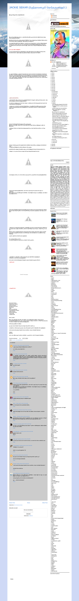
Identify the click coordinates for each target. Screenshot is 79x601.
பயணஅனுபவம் (52, 176)
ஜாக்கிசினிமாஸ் (53, 520)
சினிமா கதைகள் (52, 191)
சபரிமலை (52, 446)
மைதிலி (52, 398)
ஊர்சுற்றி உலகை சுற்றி (54, 494)
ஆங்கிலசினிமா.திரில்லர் (54, 316)
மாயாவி (14, 473)
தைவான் (67, 203)
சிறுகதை (61, 182)
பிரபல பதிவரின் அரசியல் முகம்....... (57, 136)
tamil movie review (54, 431)
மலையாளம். (60, 181)
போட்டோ (66, 181)
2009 (52, 144)
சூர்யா (51, 203)
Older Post (45, 502)
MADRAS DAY (57, 190)
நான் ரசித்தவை (53, 535)
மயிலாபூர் (52, 345)
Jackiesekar (54, 15)
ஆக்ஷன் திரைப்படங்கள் (54, 178)
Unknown (14, 463)
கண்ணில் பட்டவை (54, 408)
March (53, 139)
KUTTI (14, 383)
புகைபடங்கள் (52, 188)
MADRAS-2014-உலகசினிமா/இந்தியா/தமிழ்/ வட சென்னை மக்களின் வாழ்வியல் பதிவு (62, 269)
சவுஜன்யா (52, 447)
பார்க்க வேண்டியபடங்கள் (65, 167)
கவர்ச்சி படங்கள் (63, 202)
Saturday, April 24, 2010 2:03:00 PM (26, 431)
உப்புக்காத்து (54, 177)
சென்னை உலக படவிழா (64, 184)
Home (28, 502)
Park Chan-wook (54, 471)
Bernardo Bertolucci (54, 466)
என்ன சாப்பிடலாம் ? (54, 499)
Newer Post (12, 502)
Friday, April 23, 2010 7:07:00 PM (20, 363)
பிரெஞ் (62, 205)
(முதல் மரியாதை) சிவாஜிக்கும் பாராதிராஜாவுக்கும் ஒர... (60, 117)
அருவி (52, 485)
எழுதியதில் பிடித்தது (60, 197)
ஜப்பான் (52, 195)
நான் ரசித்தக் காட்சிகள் (54, 418)
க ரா (13, 363)
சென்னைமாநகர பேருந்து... (64, 185)
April (53, 103)
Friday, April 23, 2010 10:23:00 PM (22, 403)
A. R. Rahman (53, 464)
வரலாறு (52, 564)
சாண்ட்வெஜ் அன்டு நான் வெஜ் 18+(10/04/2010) (59, 128)
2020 (52, 75)
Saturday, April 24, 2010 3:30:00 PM (26, 445)
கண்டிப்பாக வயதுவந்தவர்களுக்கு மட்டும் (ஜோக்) (57, 194)
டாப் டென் (52, 523)
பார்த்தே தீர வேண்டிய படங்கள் (55, 280)
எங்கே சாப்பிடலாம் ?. (54, 495)
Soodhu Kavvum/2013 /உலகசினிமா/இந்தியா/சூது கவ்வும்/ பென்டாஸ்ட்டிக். (62, 262)
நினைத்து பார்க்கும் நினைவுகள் (56, 396)
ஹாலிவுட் (56, 174)
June (53, 100)
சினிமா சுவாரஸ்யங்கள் (60, 176)
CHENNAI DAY (52, 192)
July (53, 98)
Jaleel (14, 370)
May (53, 101)
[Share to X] (25, 338)
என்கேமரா (62, 190)
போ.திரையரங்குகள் (54, 552)
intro (52, 479)
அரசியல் (67, 171)
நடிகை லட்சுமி (53, 533)
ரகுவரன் (52, 559)
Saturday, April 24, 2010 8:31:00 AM (23, 416)
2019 (52, 77)
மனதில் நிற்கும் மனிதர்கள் (60, 186)
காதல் (52, 367)
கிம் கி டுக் (52, 509)
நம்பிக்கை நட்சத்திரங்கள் (53, 204)
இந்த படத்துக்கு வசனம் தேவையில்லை (57, 354)
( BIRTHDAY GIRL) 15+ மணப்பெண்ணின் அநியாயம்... (60, 116)
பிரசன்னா (52, 543)
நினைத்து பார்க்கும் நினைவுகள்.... (56, 171)
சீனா (52, 514)
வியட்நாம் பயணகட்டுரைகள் (55, 359)
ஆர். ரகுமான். (53, 489)
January (53, 142)
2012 (52, 87)
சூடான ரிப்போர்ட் (55, 184)
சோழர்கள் (52, 519)
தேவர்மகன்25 (53, 529)
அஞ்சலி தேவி (53, 480)
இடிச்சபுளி (14, 376)
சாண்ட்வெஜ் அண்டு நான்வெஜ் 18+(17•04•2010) (59, 119)
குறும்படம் (66, 190)
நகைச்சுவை (53, 352)
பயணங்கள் (53, 357)
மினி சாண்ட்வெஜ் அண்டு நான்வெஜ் (56, 300)
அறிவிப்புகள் (52, 182)
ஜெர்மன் (52, 391)
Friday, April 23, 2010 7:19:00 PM (21, 370)
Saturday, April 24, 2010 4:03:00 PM (21, 455)
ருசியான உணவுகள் (54, 401)
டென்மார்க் (52, 524)
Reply (14, 350)
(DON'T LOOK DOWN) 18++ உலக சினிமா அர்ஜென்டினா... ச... (59, 110)
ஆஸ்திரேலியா (53, 490)
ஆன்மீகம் (68, 201)
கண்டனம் (52, 319)
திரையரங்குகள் (53, 369)
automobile (53, 476)
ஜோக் (68, 180)
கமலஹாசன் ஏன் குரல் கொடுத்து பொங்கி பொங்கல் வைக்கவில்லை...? (62, 237)
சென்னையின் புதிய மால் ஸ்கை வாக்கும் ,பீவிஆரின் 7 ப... (60, 124)
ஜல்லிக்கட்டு (53, 389)
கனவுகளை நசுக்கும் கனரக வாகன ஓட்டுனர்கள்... (59, 108)
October (53, 94)
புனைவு (57, 185)
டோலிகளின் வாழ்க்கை (54, 525)
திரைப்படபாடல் (57, 195)
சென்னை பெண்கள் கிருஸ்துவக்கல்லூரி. (59, 203)
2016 (52, 81)
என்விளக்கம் (52, 186)
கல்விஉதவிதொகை (54, 505)
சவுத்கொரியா (53, 513)
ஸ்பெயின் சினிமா (65, 191)
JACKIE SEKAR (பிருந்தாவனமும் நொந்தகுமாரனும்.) (38, 7)
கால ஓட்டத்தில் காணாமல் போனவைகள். (57, 313)
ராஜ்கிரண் (52, 563)
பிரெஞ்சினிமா (52, 185)
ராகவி (66, 199)
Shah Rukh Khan (54, 474)
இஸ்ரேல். (55, 197)
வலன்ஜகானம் (53, 566)
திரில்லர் (61, 172)
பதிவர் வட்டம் (65, 175)
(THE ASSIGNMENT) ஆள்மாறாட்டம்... (58, 127)
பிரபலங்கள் (53, 456)
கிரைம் (51, 174)
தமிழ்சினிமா (55, 169)
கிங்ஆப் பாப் (53, 508)
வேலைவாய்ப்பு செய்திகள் (55, 348)
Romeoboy (15, 345)
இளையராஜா (53, 491)
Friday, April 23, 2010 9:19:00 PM (21, 383)
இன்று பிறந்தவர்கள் (54, 311)
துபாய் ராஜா (15, 396)
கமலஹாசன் (67, 194)
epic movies (55, 201)
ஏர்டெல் (52, 503)
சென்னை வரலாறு (54, 350)
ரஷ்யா (63, 199)
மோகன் (52, 557)
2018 (52, 78)
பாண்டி (59, 205)
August (53, 97)
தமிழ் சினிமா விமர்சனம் (54, 299)
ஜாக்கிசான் (65, 198)
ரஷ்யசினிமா (53, 562)
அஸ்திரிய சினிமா (66, 196)
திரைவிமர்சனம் (64, 169)
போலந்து (61, 196)
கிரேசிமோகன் (53, 510)
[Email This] (22, 338)
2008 (52, 145)
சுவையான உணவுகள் (54, 388)
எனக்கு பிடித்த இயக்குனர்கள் (55, 202)
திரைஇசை (61, 189)
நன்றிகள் (68, 176)
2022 (52, 74)
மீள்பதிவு (57, 189)
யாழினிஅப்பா (66, 179)
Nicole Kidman (53, 470)
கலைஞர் (52, 411)
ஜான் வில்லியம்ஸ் (53, 451)
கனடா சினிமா (53, 504)
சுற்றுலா (52, 379)
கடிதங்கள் (52, 318)
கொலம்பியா (60, 198)
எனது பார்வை (59, 179)
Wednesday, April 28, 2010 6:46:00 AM (22, 473)
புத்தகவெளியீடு (53, 545)
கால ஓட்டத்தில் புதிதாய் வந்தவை (56, 441)
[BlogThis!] (24, 338)
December (54, 91)
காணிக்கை (65, 197)
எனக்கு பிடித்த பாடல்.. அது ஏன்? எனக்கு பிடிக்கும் (59, 183)
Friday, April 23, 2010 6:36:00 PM (23, 345)
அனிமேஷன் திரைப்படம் (54, 402)
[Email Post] (20, 338)
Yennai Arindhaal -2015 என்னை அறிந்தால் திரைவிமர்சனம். (61, 256)
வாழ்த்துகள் (53, 347)
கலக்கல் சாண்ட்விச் (63, 170)
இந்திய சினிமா (53, 349)
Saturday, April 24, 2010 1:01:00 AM (25, 409)
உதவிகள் (52, 386)
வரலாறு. (52, 427)
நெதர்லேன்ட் (53, 421)
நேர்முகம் (52, 537)
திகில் (57, 188)
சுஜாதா (67, 202)
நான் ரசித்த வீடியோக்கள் (64, 188)
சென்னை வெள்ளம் (54, 412)
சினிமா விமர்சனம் (53, 170)
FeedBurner (31, 515)
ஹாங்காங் (52, 462)
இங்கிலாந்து (58, 192)
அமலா (52, 484)
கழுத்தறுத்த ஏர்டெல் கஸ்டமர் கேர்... (57, 130)
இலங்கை (51, 197)
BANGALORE (53, 465)
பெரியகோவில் (53, 548)
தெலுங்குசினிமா (52, 180)
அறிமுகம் (52, 486)
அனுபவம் (52, 166)
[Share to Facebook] (26, 338)
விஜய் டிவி (52, 567)
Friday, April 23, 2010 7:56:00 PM (22, 376)
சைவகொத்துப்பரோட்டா (16, 431)
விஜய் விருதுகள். (53, 568)
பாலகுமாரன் (53, 422)
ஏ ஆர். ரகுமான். (53, 501)
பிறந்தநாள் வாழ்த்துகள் (54, 397)
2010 (52, 90)
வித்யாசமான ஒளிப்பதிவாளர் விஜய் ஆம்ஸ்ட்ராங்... (59, 114)
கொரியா (57, 182)
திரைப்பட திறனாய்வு (54, 528)
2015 (52, 83)
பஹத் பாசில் (56, 199)
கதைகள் (64, 183)
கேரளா (52, 442)
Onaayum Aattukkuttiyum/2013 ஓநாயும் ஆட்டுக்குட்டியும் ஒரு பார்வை (61, 249)
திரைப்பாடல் (53, 392)
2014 (52, 84)
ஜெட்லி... (14, 403)
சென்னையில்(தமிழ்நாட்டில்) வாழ (63, 177)
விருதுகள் (52, 569)
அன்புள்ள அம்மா (53, 403)
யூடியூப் (52, 558)
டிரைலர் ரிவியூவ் (53, 416)
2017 (52, 80)
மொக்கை (60, 199)
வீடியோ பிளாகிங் (53, 373)
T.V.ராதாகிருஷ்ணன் (16, 445)
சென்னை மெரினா (54, 355)
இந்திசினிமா (59, 180)
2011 (52, 88)
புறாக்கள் (52, 547)
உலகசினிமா (55, 172)
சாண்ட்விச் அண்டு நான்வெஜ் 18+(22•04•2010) (59, 113)
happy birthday (53, 430)
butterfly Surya (15, 409)
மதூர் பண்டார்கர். (53, 554)
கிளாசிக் (64, 180)
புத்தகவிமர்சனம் (56, 196)
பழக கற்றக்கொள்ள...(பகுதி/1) (55, 540)
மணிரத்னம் (59, 191)
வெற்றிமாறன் (53, 461)
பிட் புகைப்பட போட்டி (54, 423)
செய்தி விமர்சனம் (59, 173)
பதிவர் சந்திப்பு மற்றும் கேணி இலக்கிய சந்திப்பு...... (59, 125)
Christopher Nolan (54, 467)
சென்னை (58, 175)
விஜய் (52, 428)
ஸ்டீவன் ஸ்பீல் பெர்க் (54, 571)
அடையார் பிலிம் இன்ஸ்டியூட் (62, 201)
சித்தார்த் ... (15, 416)
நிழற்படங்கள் (52, 189)
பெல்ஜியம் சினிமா (66, 205)
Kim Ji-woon (53, 469)
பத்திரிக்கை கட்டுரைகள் (62, 204)
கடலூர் (52, 406)
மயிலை (52, 372)
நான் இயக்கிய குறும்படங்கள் (55, 394)
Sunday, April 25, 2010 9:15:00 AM (23, 463)
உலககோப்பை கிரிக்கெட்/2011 (65, 192)
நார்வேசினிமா (62, 195)
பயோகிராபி (52, 539)
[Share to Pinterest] (27, 338)
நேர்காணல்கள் (53, 452)
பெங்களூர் (54, 181)
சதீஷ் (14, 455)
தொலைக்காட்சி (53, 393)
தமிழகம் (61, 166)
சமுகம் (66, 173)
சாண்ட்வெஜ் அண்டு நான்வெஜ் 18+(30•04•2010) (59, 104)
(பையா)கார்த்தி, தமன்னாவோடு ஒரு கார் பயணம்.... (59, 137)
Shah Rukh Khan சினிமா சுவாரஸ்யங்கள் (57, 475)
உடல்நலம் (52, 493)
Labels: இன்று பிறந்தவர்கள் (55, 353)
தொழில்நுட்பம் (53, 532)
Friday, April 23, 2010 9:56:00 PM (22, 396)
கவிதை (68, 183)
